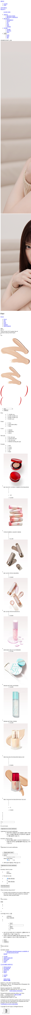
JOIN (5, 5)
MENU (2, 1)
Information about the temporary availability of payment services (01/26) (18, 952)
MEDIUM (10, 431)
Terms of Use (7, 979)
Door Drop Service (5, 885)
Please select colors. (8, 852)
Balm (9, 451)
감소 (11, 923)
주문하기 (6, 941)
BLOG (5, 971)
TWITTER (6, 969)
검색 (2, 7)
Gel (9, 450)
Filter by (6, 410)
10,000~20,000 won (13, 416)
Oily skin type (11, 440)
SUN (8, 25)
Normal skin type (12, 438)
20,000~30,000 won (13, 417)
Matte (9, 426)
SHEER (10, 430)
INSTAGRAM (7, 967)
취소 (5, 940)
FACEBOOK (7, 968)
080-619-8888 (17, 994)
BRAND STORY (11, 16)
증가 (11, 926)
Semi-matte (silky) (12, 424)
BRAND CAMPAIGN (12, 17)
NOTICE (9, 30)
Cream (10, 447)
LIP (7, 22)
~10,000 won (11, 414)
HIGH (10, 433)
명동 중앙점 (11, 878)
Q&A (8, 32)
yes (9, 860)
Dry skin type (11, 437)
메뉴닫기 (3, 9)
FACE (8, 21)
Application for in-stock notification (8, 828)
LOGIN (5, 3)
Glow (9, 423)
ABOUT (6, 14)
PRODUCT (6, 18)
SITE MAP (6, 959)
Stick (9, 445)
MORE (5, 954)
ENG (5, 33)
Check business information (15, 990)
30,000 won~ (11, 419)
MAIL (5, 972)
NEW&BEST (10, 20)
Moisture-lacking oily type (14, 441)
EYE (8, 24)
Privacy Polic (7, 980)
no (14, 860)
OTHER (9, 26)
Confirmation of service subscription (9, 1004)
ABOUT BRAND (8, 958)
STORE (6, 28)
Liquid (10, 448)
